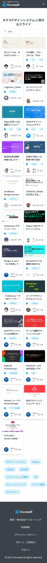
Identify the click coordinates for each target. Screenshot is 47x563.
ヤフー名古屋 (14, 408)
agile (34, 164)
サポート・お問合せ (25, 542)
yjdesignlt (13, 373)
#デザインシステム (15, 461)
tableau (13, 303)
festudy (34, 338)
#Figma (36, 461)
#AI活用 (24, 469)
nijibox (12, 338)
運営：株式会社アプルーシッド (25, 519)
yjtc (33, 373)
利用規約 (25, 527)
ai (33, 60)
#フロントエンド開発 (17, 477)
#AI (35, 477)
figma (20, 129)
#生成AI (10, 469)
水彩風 (12, 92)
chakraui (13, 233)
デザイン (13, 199)
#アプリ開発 (38, 484)
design (34, 303)
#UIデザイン (12, 492)
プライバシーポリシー (25, 534)
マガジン (25, 549)
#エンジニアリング (15, 484)
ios (33, 129)
